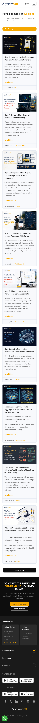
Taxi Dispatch (20, 146)
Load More (19, 570)
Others (17, 206)
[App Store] (27, 680)
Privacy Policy (25, 719)
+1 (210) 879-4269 (10, 643)
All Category (10, 29)
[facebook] (5, 702)
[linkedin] (17, 702)
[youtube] (34, 702)
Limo (17, 88)
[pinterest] (22, 702)
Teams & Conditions (15, 719)
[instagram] (28, 702)
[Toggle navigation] (34, 4)
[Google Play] (10, 680)
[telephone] (4, 718)
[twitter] (11, 702)
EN (28, 4)
